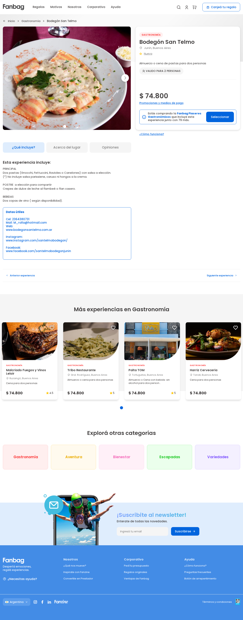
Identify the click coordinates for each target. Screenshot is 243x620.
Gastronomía (30, 21)
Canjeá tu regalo (223, 7)
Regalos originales (135, 572)
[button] (125, 78)
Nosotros (74, 7)
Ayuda (116, 7)
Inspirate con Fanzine (76, 572)
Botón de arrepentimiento (200, 578)
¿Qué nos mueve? (74, 565)
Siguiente (220, 275)
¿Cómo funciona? (151, 134)
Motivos (56, 7)
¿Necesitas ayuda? (22, 579)
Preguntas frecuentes (197, 572)
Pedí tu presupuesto (136, 565)
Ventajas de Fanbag (136, 578)
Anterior (22, 275)
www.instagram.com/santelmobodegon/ (37, 240)
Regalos (39, 7)
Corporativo (96, 7)
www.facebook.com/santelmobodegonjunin (38, 251)
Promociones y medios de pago (161, 103)
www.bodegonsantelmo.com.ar (29, 230)
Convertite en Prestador (78, 578)
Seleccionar (220, 117)
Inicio (11, 21)
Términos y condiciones (217, 602)
